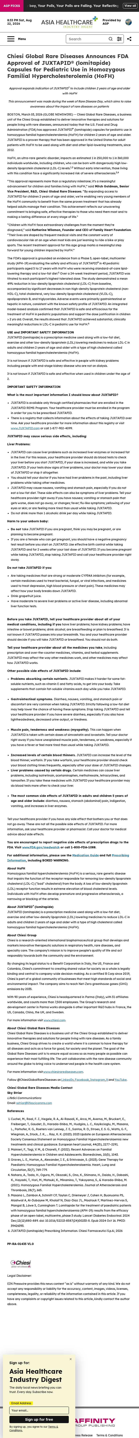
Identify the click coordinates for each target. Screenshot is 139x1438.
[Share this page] (129, 38)
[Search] (110, 39)
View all (130, 5)
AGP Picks (12, 6)
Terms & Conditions (109, 1435)
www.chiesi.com (54, 1020)
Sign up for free (39, 1419)
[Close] (70, 1359)
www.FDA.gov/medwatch (41, 847)
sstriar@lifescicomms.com (34, 1103)
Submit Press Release (78, 1435)
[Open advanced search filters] (119, 39)
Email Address (21, 1403)
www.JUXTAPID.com (25, 428)
